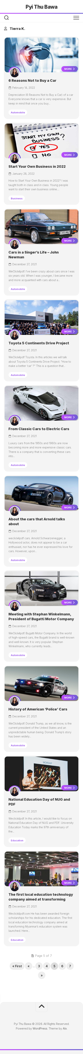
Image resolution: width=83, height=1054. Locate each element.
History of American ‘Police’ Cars (37, 709)
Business (17, 198)
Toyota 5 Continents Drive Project (38, 343)
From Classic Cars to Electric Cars (38, 429)
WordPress (40, 1028)
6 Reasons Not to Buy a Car (32, 80)
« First (17, 966)
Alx (65, 1028)
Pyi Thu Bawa (41, 7)
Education (17, 840)
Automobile (18, 112)
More (68, 68)
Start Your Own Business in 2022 (37, 166)
